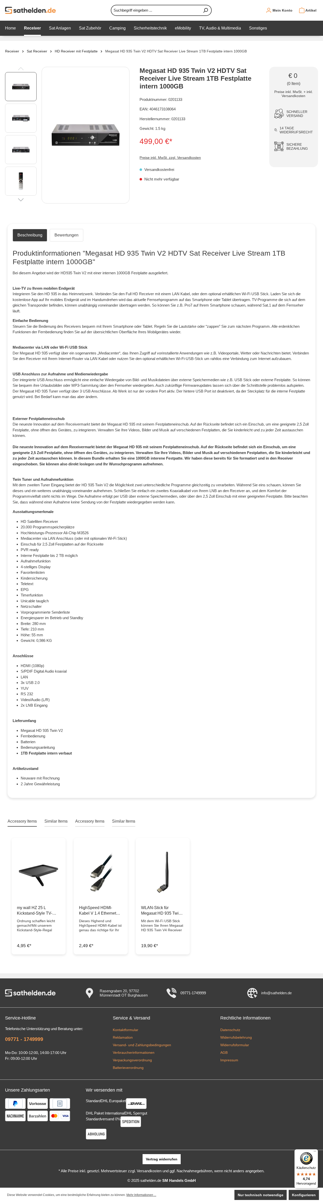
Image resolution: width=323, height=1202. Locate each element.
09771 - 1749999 (24, 1039)
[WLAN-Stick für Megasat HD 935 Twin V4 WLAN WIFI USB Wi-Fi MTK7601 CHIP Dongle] (162, 872)
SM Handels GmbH (179, 1180)
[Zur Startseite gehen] (30, 10)
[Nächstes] (21, 199)
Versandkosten (149, 1171)
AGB (224, 1052)
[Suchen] (206, 10)
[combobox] (155, 10)
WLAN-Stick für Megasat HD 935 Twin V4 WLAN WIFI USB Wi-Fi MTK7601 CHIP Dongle (161, 911)
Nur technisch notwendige (260, 1195)
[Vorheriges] (21, 68)
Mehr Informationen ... (141, 1195)
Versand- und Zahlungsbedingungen (142, 1045)
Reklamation (123, 1037)
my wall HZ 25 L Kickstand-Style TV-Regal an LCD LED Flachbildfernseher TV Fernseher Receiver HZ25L (37, 911)
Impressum (229, 1060)
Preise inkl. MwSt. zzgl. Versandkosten (170, 158)
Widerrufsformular (234, 1045)
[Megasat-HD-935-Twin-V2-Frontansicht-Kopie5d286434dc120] (85, 135)
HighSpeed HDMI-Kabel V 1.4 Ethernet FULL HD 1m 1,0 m (97, 911)
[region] (67, 135)
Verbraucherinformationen (133, 1052)
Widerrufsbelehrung (236, 1037)
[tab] (30, 235)
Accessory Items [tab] (22, 821)
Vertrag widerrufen (161, 1159)
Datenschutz (230, 1030)
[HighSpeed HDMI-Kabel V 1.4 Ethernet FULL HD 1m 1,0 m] (100, 872)
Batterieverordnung (128, 1068)
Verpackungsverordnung (132, 1060)
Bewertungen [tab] (66, 235)
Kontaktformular (125, 1030)
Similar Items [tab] (56, 821)
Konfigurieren (304, 1195)
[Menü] (315, 1152)
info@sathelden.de (276, 993)
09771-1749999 (193, 993)
